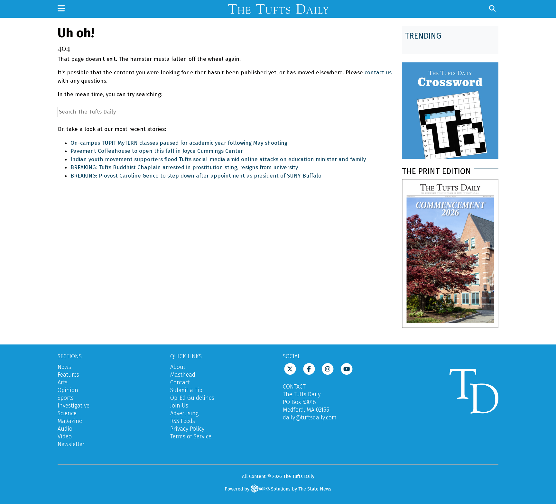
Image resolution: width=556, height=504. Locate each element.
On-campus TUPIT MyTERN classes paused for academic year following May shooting (178, 143)
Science (67, 413)
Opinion (68, 390)
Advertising (184, 413)
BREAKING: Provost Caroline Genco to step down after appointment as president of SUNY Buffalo (195, 175)
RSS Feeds (182, 421)
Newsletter (71, 444)
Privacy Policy (187, 428)
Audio (65, 428)
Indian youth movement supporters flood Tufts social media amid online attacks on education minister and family (218, 159)
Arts (63, 382)
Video (65, 436)
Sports (66, 397)
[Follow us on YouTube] (346, 368)
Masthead (182, 374)
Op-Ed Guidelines (192, 397)
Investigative (73, 405)
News (64, 367)
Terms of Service (190, 436)
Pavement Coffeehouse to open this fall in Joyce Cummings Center (156, 151)
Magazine (70, 421)
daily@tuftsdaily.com (310, 417)
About (177, 367)
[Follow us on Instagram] (327, 368)
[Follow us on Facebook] (309, 368)
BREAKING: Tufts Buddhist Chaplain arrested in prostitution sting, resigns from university (184, 167)
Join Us (179, 405)
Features (68, 374)
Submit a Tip (186, 390)
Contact (180, 382)
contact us (378, 72)
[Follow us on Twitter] (290, 368)
